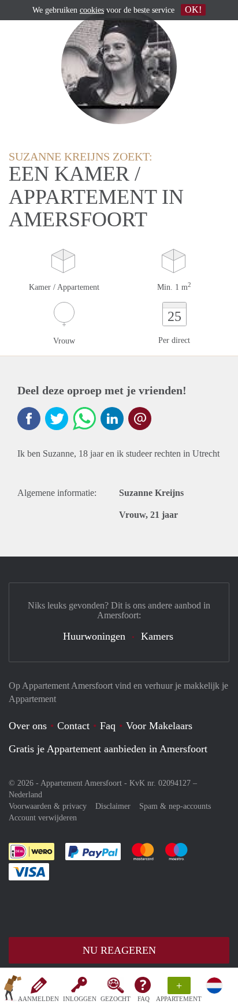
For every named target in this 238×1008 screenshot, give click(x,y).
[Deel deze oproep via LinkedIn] (112, 418)
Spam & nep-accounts (175, 806)
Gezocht (116, 998)
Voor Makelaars (159, 725)
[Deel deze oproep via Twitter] (56, 418)
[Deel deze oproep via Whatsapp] (84, 418)
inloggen (79, 998)
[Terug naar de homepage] (12, 990)
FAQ (143, 998)
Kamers (157, 636)
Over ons (28, 725)
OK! (193, 9)
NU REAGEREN (119, 950)
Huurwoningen (94, 636)
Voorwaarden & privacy (48, 806)
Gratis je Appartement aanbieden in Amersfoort (108, 749)
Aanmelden (38, 998)
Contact (73, 725)
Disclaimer (113, 806)
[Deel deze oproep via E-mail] (139, 418)
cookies (92, 10)
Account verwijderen (43, 817)
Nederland (25, 794)
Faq (108, 725)
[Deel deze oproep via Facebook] (28, 418)
